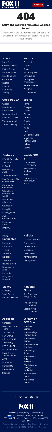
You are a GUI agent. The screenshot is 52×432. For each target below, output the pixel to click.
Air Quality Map (31, 72)
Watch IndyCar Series (30, 351)
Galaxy (27, 144)
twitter (20, 397)
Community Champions (7, 186)
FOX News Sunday (7, 91)
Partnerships (8, 369)
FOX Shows (7, 335)
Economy (6, 290)
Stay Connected (9, 237)
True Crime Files (9, 175)
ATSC (4, 359)
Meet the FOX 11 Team (10, 327)
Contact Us (7, 366)
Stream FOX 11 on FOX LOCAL (31, 164)
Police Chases (8, 69)
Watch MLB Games (29, 339)
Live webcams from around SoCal (30, 181)
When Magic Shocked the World (8, 194)
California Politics (32, 239)
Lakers (27, 110)
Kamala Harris (30, 256)
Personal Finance (10, 297)
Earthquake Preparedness (30, 80)
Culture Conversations (9, 217)
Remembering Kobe (8, 223)
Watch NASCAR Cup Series (31, 345)
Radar (26, 69)
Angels (27, 121)
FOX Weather (30, 92)
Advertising (7, 342)
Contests (6, 322)
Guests (5, 103)
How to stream (9, 263)
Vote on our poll (9, 121)
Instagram (7, 246)
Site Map (6, 372)
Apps (26, 174)
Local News (7, 62)
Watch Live (38, 5)
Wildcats (27, 124)
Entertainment (9, 76)
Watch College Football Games (31, 333)
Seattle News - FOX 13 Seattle (31, 310)
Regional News (29, 288)
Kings (26, 127)
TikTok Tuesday (9, 124)
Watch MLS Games (29, 381)
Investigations (8, 212)
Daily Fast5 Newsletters (8, 278)
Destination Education (7, 201)
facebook (15, 397)
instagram (26, 397)
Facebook (7, 243)
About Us (8, 318)
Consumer (7, 79)
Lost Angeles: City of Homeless (10, 180)
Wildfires (28, 88)
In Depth (6, 166)
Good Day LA (10, 99)
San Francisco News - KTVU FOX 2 (30, 297)
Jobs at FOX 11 (9, 339)
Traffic (27, 65)
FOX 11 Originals (10, 159)
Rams (26, 103)
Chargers (28, 107)
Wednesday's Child (8, 170)
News (6, 58)
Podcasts (6, 273)
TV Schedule (8, 332)
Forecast (28, 62)
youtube (31, 397)
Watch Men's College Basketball (30, 359)
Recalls (5, 82)
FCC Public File (9, 346)
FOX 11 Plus (8, 362)
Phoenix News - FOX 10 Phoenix (31, 304)
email (37, 397)
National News (9, 72)
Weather (29, 58)
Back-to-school (9, 114)
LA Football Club (31, 134)
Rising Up (6, 209)
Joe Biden (28, 250)
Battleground (30, 260)
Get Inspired (8, 205)
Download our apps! (9, 268)
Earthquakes (29, 76)
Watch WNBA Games (30, 375)
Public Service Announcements (10, 354)
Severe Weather (31, 85)
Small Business (9, 294)
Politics (5, 86)
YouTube (6, 253)
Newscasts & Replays (30, 170)
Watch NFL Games (29, 327)
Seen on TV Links (10, 117)
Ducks (26, 131)
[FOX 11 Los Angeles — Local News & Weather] (10, 4)
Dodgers (28, 117)
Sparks (27, 147)
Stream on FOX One (30, 320)
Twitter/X (6, 260)
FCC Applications (10, 349)
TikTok (5, 250)
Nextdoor (6, 256)
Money (6, 286)
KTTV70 (6, 228)
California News (9, 65)
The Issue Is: (8, 162)
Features (8, 155)
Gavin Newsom (31, 253)
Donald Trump (30, 246)
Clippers (27, 114)
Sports (28, 99)
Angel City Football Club (30, 139)
